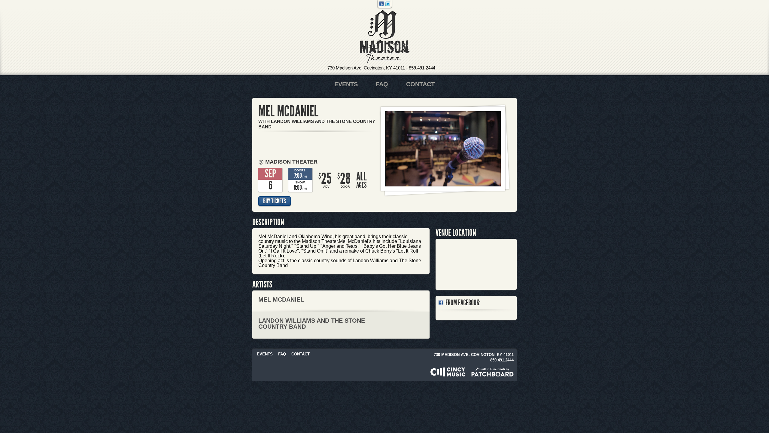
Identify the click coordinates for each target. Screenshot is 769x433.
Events (346, 84)
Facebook (381, 4)
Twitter (387, 4)
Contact (420, 84)
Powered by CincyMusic (447, 371)
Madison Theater (384, 36)
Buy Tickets (274, 201)
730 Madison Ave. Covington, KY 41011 (366, 67)
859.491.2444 (422, 67)
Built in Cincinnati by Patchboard (492, 371)
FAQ (382, 84)
